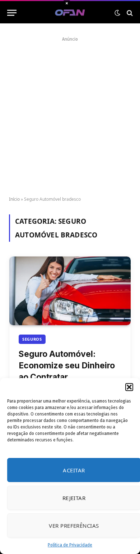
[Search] (129, 13)
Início (14, 199)
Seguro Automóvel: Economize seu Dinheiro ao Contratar (67, 365)
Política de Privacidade (70, 545)
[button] (129, 387)
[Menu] (12, 13)
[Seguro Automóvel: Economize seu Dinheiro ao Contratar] (70, 290)
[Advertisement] (70, 114)
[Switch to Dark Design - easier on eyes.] (117, 13)
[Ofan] (70, 12)
